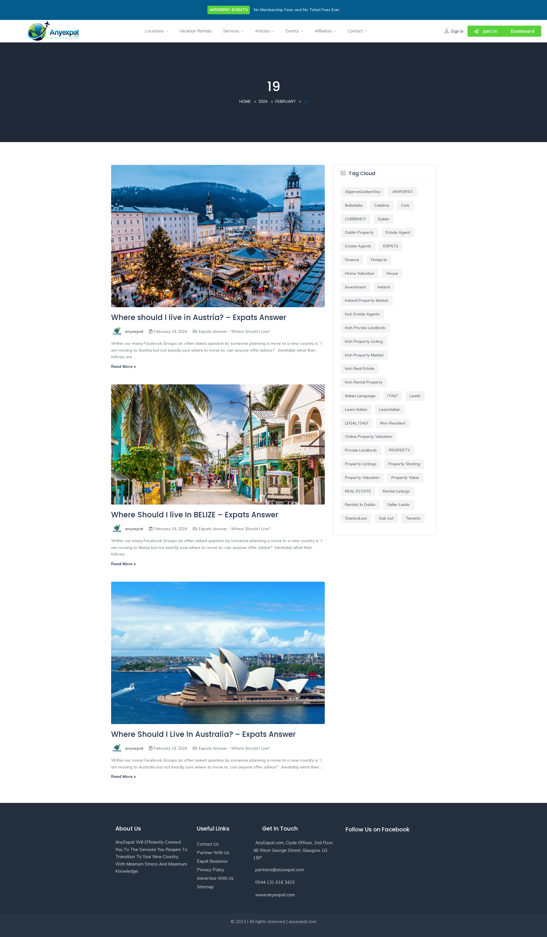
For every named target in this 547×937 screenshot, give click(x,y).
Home (245, 101)
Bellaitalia (353, 205)
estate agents (358, 246)
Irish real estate (359, 368)
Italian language (360, 395)
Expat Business (212, 861)
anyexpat (134, 331)
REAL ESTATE (358, 491)
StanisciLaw (356, 518)
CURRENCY (355, 219)
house (392, 273)
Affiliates (324, 31)
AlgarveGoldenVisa (362, 191)
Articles (263, 31)
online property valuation (368, 436)
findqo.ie (379, 259)
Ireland (384, 287)
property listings (360, 463)
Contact (356, 31)
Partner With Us (213, 852)
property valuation (362, 477)
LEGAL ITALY (356, 423)
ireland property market (366, 300)
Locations (155, 31)
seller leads (398, 504)
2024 (263, 101)
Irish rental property (364, 382)
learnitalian (389, 409)
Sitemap (205, 886)
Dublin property (359, 232)
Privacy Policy (210, 869)
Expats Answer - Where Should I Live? (234, 331)
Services (231, 31)
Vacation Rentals (195, 31)
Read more (121, 366)
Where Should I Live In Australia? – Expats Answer (203, 734)
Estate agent (398, 232)
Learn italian (356, 409)
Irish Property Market (364, 355)
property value (405, 477)
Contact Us (208, 844)
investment (355, 287)
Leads (415, 395)
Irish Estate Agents (362, 314)
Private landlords (361, 450)
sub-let (386, 518)
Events (292, 31)
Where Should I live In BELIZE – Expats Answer (194, 515)
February (285, 101)
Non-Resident (392, 423)
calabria (381, 205)
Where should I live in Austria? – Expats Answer (198, 317)
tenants (413, 518)
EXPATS (390, 246)
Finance (352, 259)
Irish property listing (364, 341)
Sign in (457, 31)
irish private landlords (365, 327)
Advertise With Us (215, 878)
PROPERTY (399, 450)
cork (405, 205)
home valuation (359, 273)
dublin (383, 219)
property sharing (404, 463)
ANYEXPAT (402, 191)
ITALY (392, 395)
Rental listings (396, 491)
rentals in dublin (360, 504)
